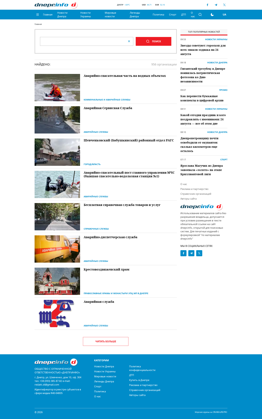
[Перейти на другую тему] (212, 15)
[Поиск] (200, 15)
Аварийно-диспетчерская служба (110, 237)
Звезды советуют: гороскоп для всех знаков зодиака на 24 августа (203, 50)
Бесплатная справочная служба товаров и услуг (122, 205)
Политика (158, 14)
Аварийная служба (99, 302)
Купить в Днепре (139, 380)
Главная (47, 14)
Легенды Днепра (135, 14)
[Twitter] (224, 5)
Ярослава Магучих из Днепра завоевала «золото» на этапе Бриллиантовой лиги (201, 170)
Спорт (172, 14)
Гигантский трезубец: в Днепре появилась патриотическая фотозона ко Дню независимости (202, 75)
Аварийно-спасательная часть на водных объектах (125, 76)
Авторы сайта (188, 198)
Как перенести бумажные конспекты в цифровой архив (201, 98)
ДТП (183, 14)
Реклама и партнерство (194, 189)
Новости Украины (85, 14)
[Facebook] (207, 5)
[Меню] (38, 15)
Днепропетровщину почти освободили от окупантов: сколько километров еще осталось (199, 144)
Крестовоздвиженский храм (106, 269)
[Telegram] (216, 5)
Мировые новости (110, 14)
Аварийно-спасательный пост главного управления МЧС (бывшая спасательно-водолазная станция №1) (129, 174)
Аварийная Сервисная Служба (108, 108)
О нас (193, 14)
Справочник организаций (195, 193)
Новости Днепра (62, 14)
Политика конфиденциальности (142, 368)
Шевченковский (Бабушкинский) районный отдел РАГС (129, 140)
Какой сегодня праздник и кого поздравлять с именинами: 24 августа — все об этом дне (203, 119)
